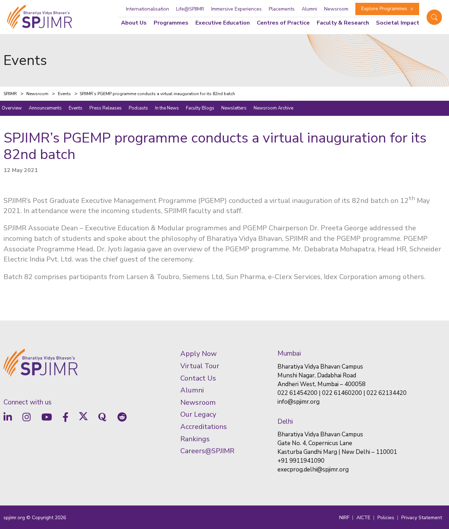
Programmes (171, 23)
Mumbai (289, 353)
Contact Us (198, 378)
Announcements (45, 108)
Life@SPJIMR (190, 9)
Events (75, 108)
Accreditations (203, 426)
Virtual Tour (199, 366)
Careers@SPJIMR (207, 451)
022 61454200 (297, 393)
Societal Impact (397, 23)
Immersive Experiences (236, 9)
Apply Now (198, 353)
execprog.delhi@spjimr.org (313, 469)
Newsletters (234, 108)
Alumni (309, 9)
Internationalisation (147, 9)
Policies (385, 517)
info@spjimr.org (298, 402)
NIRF (344, 517)
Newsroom (336, 9)
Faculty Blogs (200, 108)
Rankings (195, 439)
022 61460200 (342, 393)
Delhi (285, 421)
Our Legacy (198, 414)
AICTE (363, 517)
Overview (12, 108)
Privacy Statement (421, 517)
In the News (167, 108)
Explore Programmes (384, 8)
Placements (282, 9)
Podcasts (138, 108)
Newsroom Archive (273, 108)
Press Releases (105, 108)
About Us (134, 23)
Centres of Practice (283, 23)
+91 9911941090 (300, 461)
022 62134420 (387, 393)
